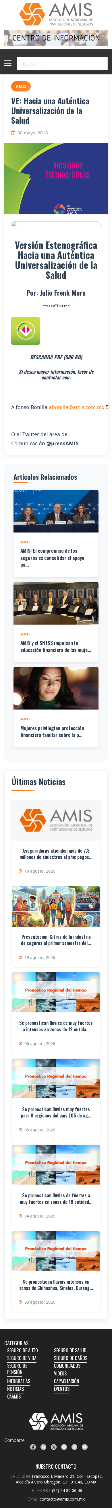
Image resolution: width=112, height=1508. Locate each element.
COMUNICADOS (67, 1366)
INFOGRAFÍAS (18, 1381)
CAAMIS (14, 1396)
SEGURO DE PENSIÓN (17, 1369)
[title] (33, 1447)
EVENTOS (61, 1389)
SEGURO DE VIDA (21, 1358)
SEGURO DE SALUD (70, 1350)
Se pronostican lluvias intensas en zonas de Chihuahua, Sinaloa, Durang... (56, 1284)
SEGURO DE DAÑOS (70, 1358)
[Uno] (56, 14)
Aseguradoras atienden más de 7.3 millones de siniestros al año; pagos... (56, 853)
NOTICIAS (15, 1389)
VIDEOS (60, 1373)
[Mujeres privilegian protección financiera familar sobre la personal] (56, 688)
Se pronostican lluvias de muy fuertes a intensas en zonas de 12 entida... (56, 1026)
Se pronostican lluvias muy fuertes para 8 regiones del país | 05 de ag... (56, 1112)
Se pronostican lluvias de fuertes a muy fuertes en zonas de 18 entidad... (56, 1198)
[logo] (56, 1421)
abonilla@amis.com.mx (76, 407)
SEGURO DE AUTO (22, 1350)
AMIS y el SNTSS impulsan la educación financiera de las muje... (55, 646)
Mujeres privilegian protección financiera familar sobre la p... (52, 731)
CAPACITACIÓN (66, 1381)
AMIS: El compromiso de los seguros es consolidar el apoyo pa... (52, 557)
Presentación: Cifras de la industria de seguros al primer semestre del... (56, 939)
